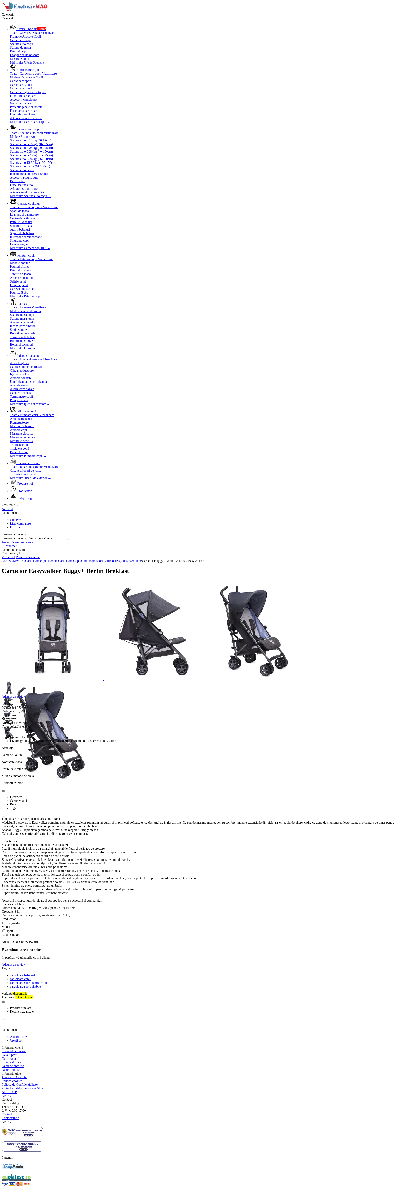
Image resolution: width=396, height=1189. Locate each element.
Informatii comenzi (14, 1051)
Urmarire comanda (14, 538)
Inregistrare (26, 542)
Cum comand (10, 1058)
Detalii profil (10, 1055)
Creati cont (17, 1040)
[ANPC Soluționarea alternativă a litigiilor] (22, 1136)
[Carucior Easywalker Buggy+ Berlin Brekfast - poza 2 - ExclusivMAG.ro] (154, 679)
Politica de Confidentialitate (20, 1084)
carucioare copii (20, 979)
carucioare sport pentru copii (28, 982)
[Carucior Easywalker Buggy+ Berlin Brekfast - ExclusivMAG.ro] (53, 679)
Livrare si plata (11, 1062)
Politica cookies (12, 1081)
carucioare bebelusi (22, 975)
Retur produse (11, 1069)
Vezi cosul (8, 557)
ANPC (6, 1095)
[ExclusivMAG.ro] (25, 11)
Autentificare (10, 542)
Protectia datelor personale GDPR (24, 1088)
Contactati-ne (10, 1118)
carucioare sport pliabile (25, 986)
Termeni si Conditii (14, 1077)
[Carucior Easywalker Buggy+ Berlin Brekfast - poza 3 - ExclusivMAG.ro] (255, 679)
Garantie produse (13, 1066)
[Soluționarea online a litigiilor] (22, 1150)
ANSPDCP (9, 1092)
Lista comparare (20, 523)
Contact (7, 1114)
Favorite (15, 527)
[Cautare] (67, 539)
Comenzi (16, 520)
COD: (6, 700)
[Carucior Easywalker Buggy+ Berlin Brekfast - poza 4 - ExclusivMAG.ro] (52, 781)
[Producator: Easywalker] (10, 719)
